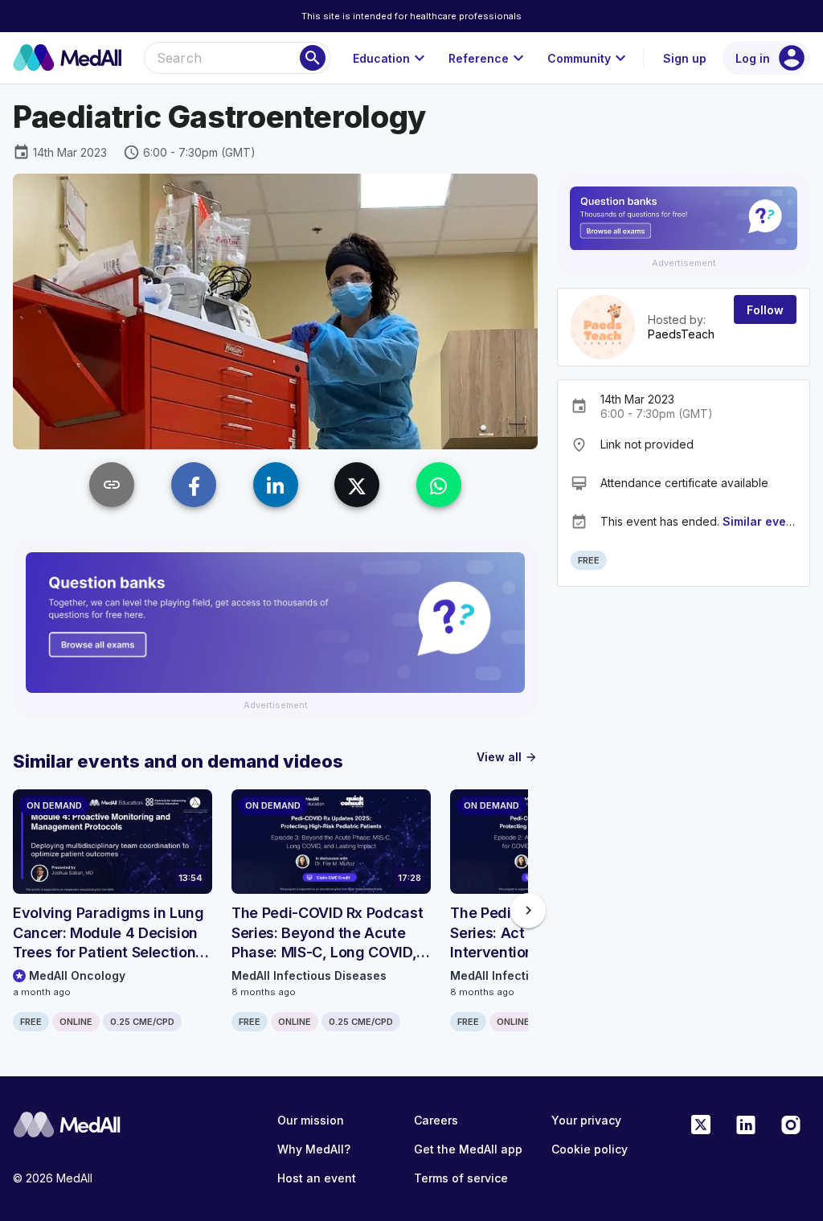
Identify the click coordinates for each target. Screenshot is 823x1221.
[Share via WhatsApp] (438, 484)
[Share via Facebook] (193, 484)
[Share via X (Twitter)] (356, 484)
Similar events (763, 521)
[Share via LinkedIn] (275, 484)
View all (507, 757)
